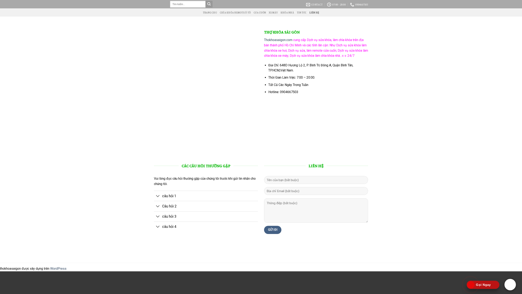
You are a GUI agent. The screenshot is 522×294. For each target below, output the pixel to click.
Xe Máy (273, 12)
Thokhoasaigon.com (278, 40)
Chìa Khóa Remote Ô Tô (235, 12)
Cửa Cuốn (260, 12)
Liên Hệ (314, 12)
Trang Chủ (210, 12)
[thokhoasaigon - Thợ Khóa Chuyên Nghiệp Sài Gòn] (159, 4)
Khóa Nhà (287, 12)
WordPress (58, 269)
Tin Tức (301, 12)
